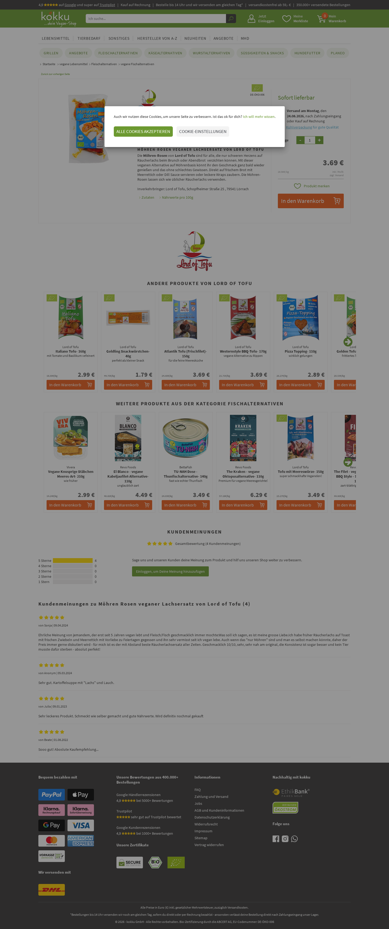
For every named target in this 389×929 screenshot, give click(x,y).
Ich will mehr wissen (258, 116)
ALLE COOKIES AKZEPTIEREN (143, 131)
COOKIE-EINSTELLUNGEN (203, 131)
